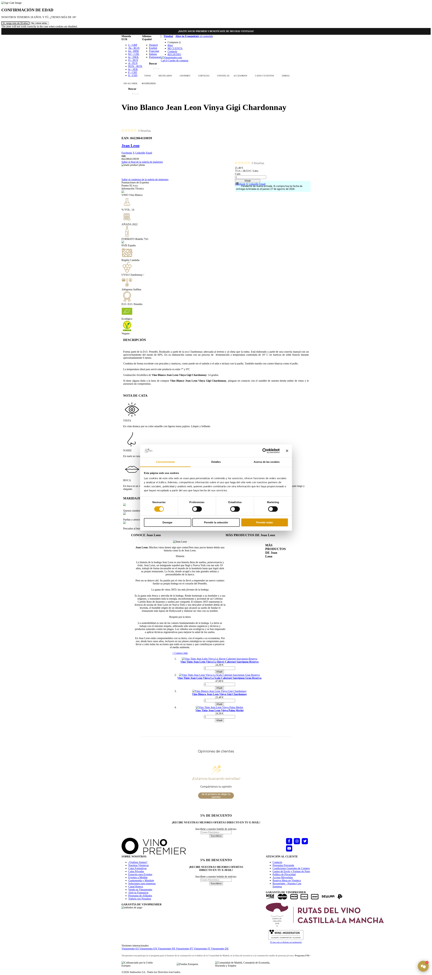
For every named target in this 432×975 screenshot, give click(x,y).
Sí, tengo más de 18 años (15, 23)
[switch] (197, 509)
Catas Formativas (137, 868)
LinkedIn (140, 152)
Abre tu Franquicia (138, 892)
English (153, 48)
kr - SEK (133, 69)
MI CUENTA (175, 48)
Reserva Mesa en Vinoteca (287, 880)
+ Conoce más (180, 653)
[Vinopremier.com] (171, 57)
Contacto (172, 51)
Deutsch (153, 45)
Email (149, 152)
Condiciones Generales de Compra (291, 868)
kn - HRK (133, 51)
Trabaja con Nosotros (139, 898)
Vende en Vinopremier (140, 889)
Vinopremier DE (220, 948)
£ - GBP (132, 45)
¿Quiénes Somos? (137, 862)
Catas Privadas (136, 871)
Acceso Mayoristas (283, 877)
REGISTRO (174, 54)
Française (154, 51)
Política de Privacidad (284, 874)
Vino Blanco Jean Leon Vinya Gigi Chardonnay (219, 694)
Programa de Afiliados (140, 895)
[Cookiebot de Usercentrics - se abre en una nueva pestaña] (265, 450)
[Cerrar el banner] (287, 451)
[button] (423, 966)
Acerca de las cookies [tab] (267, 461)
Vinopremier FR (167, 948)
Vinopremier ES (130, 948)
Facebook (127, 152)
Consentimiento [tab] (165, 461)
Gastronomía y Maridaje (141, 880)
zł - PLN (133, 63)
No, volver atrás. (39, 23)
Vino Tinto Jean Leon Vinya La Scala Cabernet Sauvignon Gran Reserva (219, 678)
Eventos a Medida (137, 877)
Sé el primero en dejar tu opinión (216, 795)
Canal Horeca (135, 886)
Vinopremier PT (185, 948)
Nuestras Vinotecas (138, 865)
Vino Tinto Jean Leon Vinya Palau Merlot (219, 710)
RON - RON (135, 66)
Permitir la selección (216, 522)
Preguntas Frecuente (283, 865)
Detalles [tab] (216, 461)
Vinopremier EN (148, 948)
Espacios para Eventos (140, 874)
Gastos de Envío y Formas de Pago (291, 871)
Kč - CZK (133, 54)
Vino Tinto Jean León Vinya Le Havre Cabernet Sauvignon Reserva (219, 661)
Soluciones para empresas (142, 883)
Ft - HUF (133, 60)
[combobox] (170, 68)
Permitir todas (264, 522)
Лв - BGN (134, 48)
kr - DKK (133, 57)
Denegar (167, 522)
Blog (170, 45)
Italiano (153, 54)
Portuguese (155, 57)
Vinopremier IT (202, 948)
